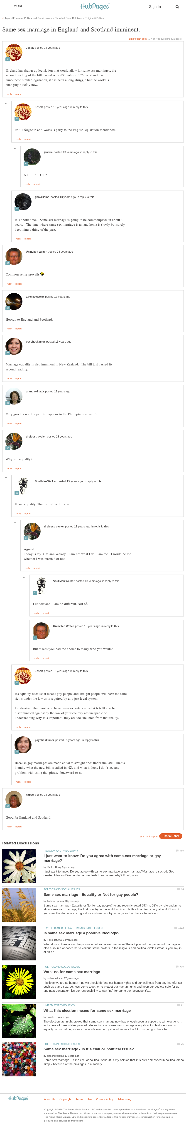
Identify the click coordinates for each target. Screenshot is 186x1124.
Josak (30, 47)
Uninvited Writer (36, 251)
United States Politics (59, 1005)
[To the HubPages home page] (18, 1099)
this (85, 107)
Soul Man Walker (45, 481)
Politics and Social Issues (62, 889)
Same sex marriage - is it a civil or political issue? (89, 1049)
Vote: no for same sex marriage (72, 972)
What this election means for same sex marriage (87, 1010)
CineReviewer (35, 296)
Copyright (65, 1099)
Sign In (155, 7)
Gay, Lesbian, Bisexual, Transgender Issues (73, 928)
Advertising (124, 1099)
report (18, 94)
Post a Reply (171, 835)
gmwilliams (42, 197)
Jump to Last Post (138, 38)
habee (30, 794)
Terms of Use (84, 1099)
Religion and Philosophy (61, 850)
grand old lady (35, 391)
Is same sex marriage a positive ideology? (81, 933)
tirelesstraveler (36, 436)
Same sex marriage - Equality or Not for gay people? (91, 894)
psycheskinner (35, 341)
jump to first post (149, 836)
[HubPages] (95, 7)
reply (9, 94)
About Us (49, 1099)
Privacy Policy (104, 1099)
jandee (48, 152)
